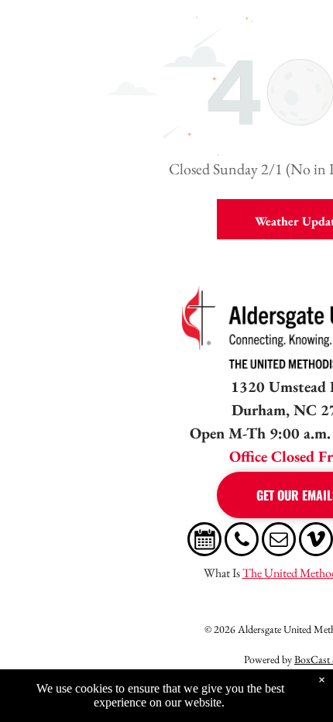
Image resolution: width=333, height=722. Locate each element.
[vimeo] (316, 541)
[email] (279, 541)
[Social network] (204, 541)
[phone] (242, 541)
